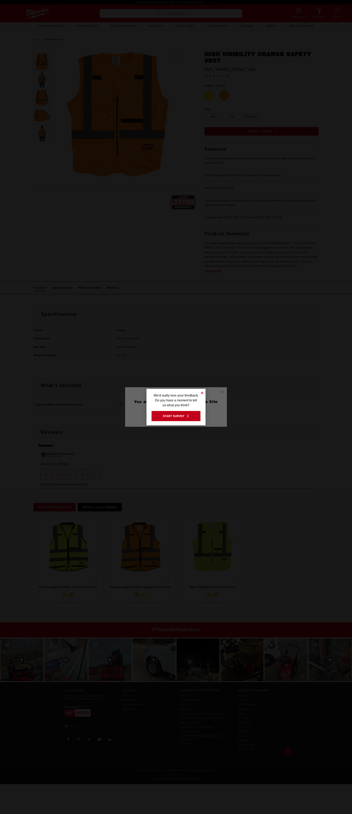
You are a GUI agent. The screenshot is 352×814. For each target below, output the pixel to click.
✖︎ (202, 392)
